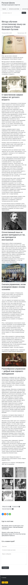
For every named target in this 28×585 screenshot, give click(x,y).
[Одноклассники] (5, 514)
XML (6, 582)
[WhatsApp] (10, 514)
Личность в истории (14, 9)
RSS (3, 582)
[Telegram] (7, 514)
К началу (4, 577)
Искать (23, 12)
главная (4, 9)
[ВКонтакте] (3, 514)
